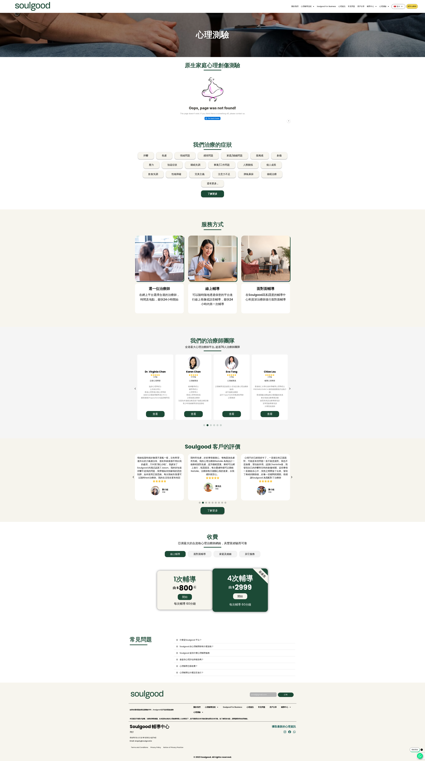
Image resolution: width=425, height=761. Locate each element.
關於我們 (294, 6)
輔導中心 (370, 6)
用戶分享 (360, 6)
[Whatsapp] (294, 731)
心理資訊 (341, 6)
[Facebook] (289, 731)
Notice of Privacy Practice (173, 747)
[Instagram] (284, 731)
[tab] (175, 554)
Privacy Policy (156, 747)
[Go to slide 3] (211, 425)
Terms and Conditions (139, 747)
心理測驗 (382, 6)
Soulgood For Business (326, 6)
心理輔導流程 (306, 6)
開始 (184, 597)
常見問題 (351, 6)
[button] (135, 388)
